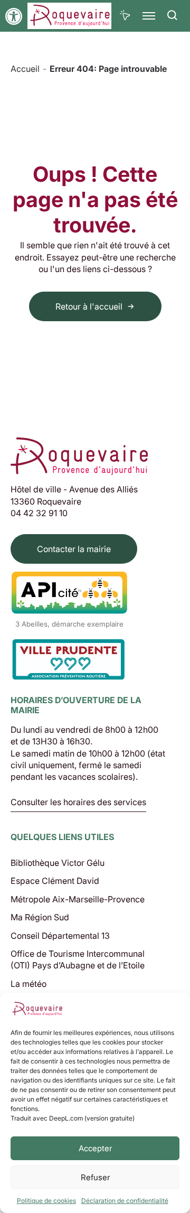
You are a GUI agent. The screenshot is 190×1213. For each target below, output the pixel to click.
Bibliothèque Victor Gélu (57, 862)
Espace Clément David (55, 880)
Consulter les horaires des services (78, 802)
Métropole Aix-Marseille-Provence (78, 899)
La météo (28, 983)
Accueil (25, 68)
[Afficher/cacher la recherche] (172, 16)
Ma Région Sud (40, 917)
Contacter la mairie (74, 549)
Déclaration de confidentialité (124, 1201)
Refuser (95, 1177)
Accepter (95, 1148)
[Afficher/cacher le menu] (149, 15)
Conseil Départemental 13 (60, 935)
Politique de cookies (46, 1201)
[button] (13, 16)
